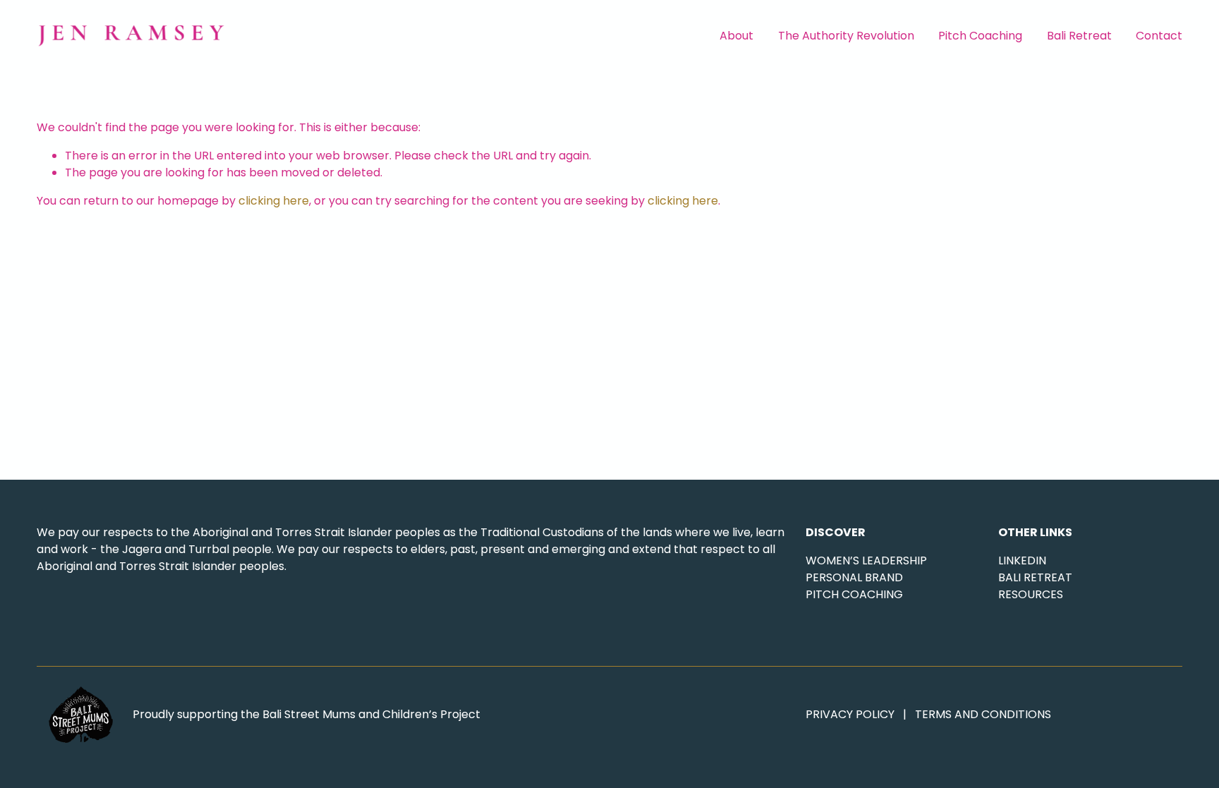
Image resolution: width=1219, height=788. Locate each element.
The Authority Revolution (846, 36)
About (736, 36)
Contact (1159, 36)
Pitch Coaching (980, 36)
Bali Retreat (1079, 36)
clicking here (273, 201)
